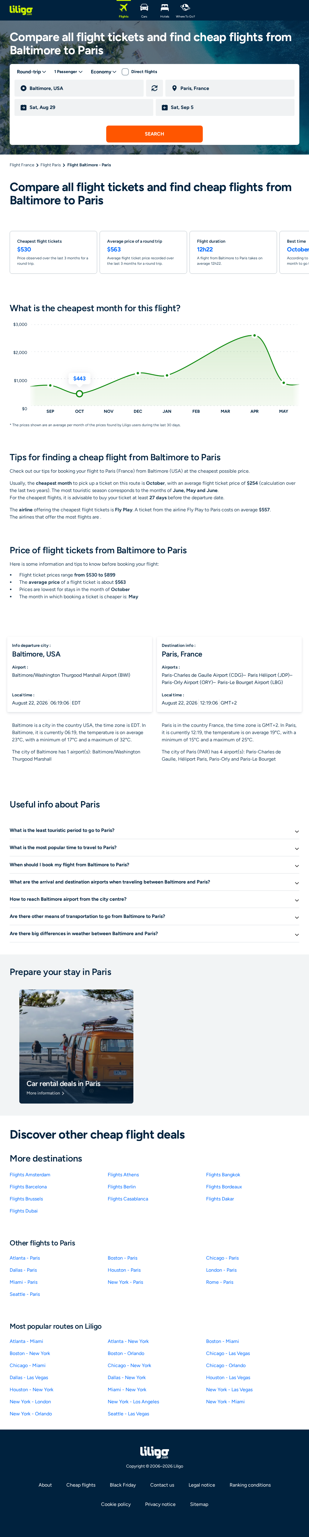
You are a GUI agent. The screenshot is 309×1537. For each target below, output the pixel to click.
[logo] (21, 10)
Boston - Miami (222, 1341)
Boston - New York (30, 1353)
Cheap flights (80, 1485)
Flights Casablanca (128, 1199)
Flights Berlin (122, 1187)
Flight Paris (50, 165)
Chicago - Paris (222, 1258)
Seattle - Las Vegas (128, 1414)
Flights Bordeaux (224, 1187)
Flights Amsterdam (30, 1175)
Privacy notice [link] (160, 1504)
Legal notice (202, 1485)
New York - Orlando (31, 1414)
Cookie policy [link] (116, 1504)
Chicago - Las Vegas (228, 1353)
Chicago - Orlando (226, 1365)
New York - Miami (225, 1401)
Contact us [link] (162, 1485)
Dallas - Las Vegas (29, 1377)
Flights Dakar (220, 1199)
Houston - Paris (124, 1270)
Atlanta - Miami (26, 1341)
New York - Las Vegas (229, 1389)
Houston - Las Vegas (228, 1377)
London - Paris (221, 1270)
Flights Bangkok (223, 1175)
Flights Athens (123, 1175)
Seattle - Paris (25, 1294)
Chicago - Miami (28, 1365)
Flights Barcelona (28, 1187)
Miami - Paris (23, 1282)
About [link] (45, 1485)
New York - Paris (125, 1282)
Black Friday (123, 1485)
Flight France (22, 165)
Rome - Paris (219, 1282)
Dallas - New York (127, 1377)
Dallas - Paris (23, 1270)
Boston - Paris (122, 1258)
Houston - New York (31, 1389)
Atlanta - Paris (25, 1258)
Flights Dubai (24, 1211)
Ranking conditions (250, 1485)
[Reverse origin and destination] (154, 88)
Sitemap (199, 1504)
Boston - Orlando (126, 1353)
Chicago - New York (129, 1365)
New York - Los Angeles (133, 1401)
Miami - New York (127, 1389)
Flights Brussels (26, 1199)
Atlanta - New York (128, 1341)
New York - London (30, 1401)
